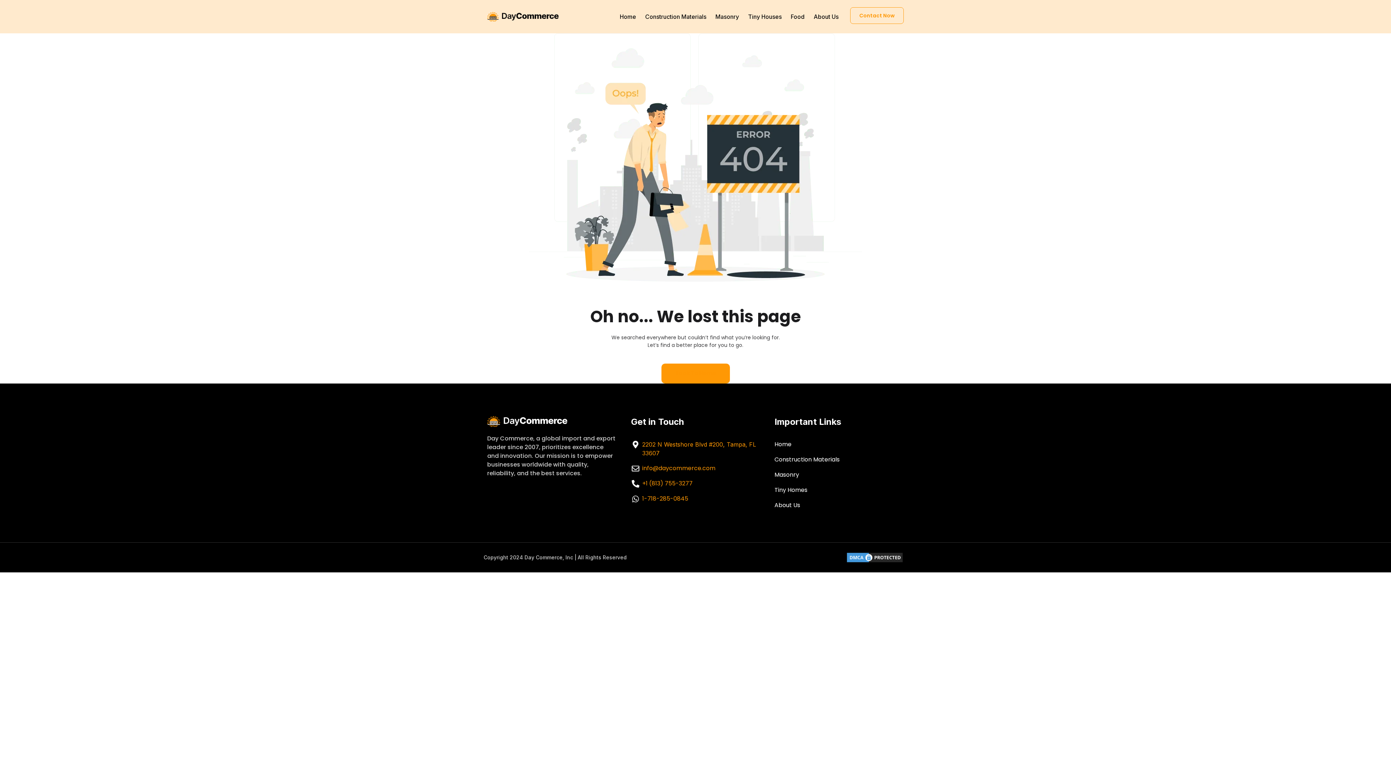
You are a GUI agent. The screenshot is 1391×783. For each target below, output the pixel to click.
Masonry (727, 16)
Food (798, 16)
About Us (826, 16)
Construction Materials (675, 16)
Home (628, 16)
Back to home (695, 373)
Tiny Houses (765, 16)
